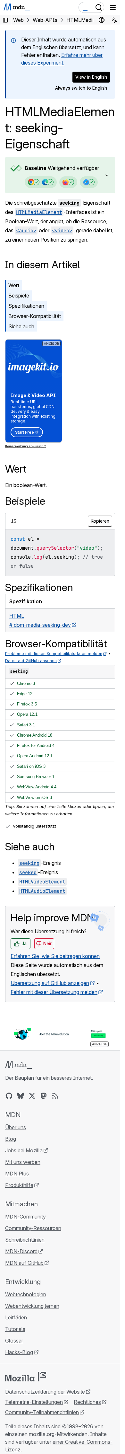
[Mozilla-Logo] (25, 1376)
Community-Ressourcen (33, 1228)
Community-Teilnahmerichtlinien (42, 1412)
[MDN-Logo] (18, 1065)
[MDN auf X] (32, 1096)
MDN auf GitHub (24, 1263)
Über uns (15, 1127)
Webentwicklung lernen (32, 1306)
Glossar (14, 1340)
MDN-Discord (21, 1251)
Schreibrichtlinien (25, 1240)
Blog (10, 1139)
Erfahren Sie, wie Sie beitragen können (55, 956)
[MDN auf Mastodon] (43, 1096)
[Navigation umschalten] (112, 7)
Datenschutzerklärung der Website (45, 1391)
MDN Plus (17, 1173)
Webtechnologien (25, 1294)
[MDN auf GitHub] (9, 1096)
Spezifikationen (26, 306)
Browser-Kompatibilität (34, 316)
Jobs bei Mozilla (24, 1150)
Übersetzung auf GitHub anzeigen (50, 983)
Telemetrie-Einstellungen (34, 1402)
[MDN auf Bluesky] (20, 1096)
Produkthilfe (19, 1185)
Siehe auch (21, 326)
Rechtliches (87, 1402)
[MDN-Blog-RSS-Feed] (55, 1096)
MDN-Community (25, 1216)
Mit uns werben (22, 1162)
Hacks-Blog (19, 1352)
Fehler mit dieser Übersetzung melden (54, 992)
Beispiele (18, 295)
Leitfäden (16, 1317)
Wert (13, 285)
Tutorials (15, 1329)
